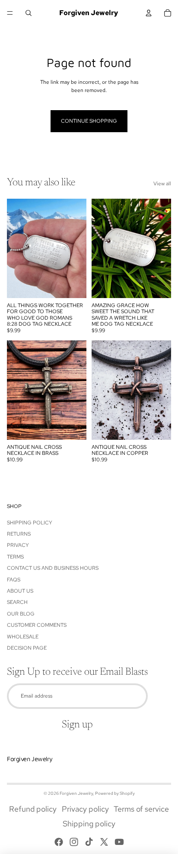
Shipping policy (89, 824)
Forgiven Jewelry (76, 793)
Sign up (77, 725)
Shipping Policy (29, 522)
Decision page (27, 647)
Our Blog (21, 613)
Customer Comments (37, 625)
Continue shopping (89, 120)
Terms (15, 556)
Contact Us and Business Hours (53, 568)
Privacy (18, 545)
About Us (20, 590)
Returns (19, 533)
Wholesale (22, 636)
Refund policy (33, 809)
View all (162, 183)
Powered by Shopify (115, 793)
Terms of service (141, 809)
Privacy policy (85, 809)
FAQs (13, 579)
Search (17, 602)
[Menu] (10, 13)
